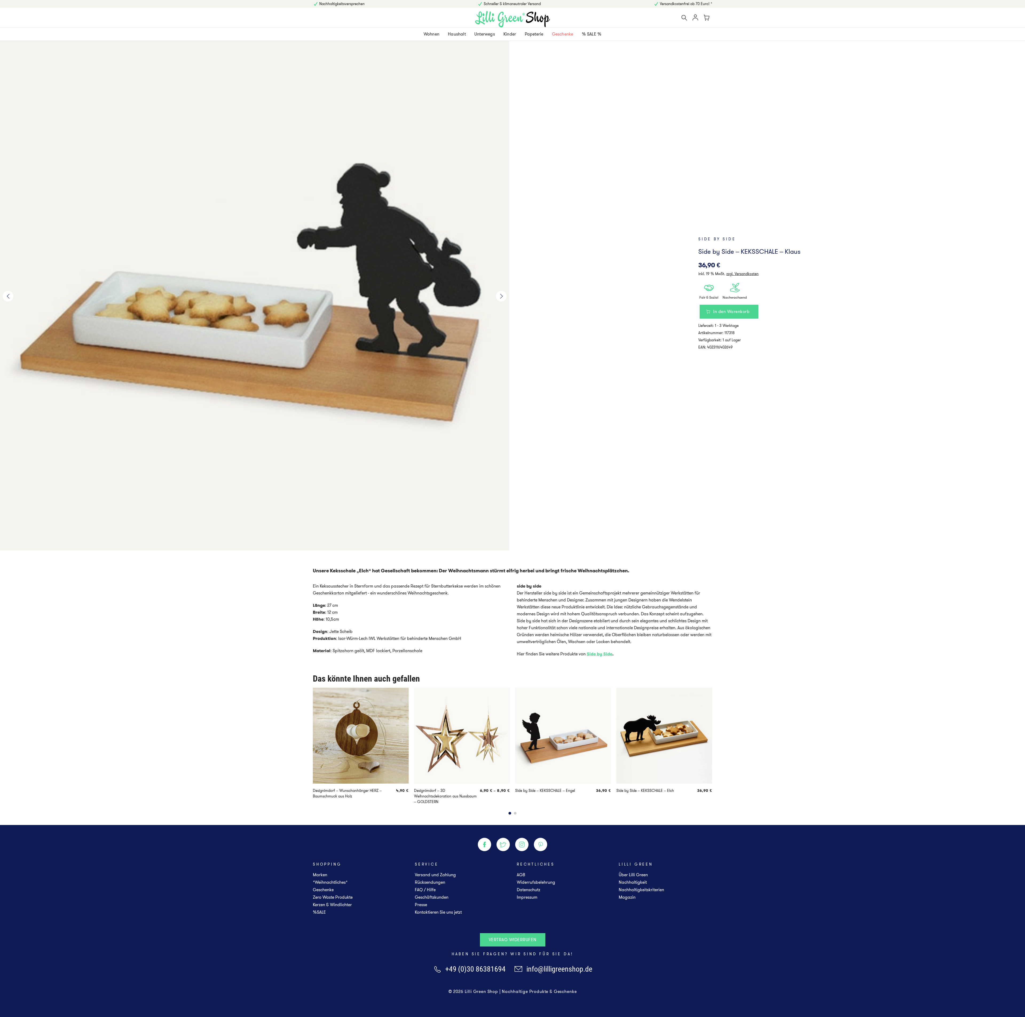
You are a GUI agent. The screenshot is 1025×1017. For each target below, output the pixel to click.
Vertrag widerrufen (513, 940)
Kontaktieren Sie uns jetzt (438, 912)
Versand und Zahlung (435, 875)
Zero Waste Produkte (333, 897)
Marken (320, 875)
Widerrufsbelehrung (536, 882)
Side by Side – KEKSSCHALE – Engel (545, 790)
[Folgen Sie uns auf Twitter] (503, 844)
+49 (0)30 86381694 (475, 969)
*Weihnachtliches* (330, 882)
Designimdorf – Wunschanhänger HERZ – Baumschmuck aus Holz (347, 793)
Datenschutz (528, 890)
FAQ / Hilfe (425, 890)
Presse (421, 905)
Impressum (527, 897)
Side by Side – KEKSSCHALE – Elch (645, 790)
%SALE (319, 912)
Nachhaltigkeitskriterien (641, 890)
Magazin (627, 897)
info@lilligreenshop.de (559, 969)
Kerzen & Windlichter (332, 905)
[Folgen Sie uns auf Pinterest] (540, 844)
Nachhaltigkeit (633, 882)
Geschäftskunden (431, 897)
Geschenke (323, 890)
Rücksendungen (430, 882)
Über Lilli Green (633, 875)
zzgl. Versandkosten (742, 273)
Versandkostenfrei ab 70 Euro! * (686, 3)
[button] (8, 296)
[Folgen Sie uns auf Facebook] (484, 844)
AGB (521, 875)
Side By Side (717, 239)
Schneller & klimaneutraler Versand (512, 3)
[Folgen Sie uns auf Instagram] (522, 844)
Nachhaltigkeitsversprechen (342, 3)
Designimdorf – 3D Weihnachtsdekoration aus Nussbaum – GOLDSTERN (445, 796)
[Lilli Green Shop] (512, 19)
